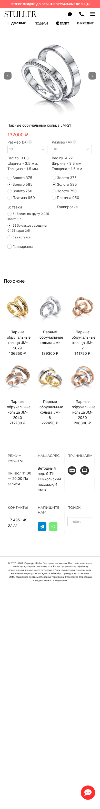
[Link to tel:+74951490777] (81, 14)
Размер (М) (62, 142)
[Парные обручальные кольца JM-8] (50, 365)
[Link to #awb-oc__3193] (88, 792)
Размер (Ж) (17, 142)
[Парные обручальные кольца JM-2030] (82, 365)
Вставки (14, 207)
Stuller (38, 563)
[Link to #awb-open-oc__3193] (69, 14)
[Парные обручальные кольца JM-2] (82, 295)
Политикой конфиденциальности (73, 570)
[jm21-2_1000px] (50, 76)
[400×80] (21, 12)
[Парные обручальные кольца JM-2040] (17, 365)
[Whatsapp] (53, 526)
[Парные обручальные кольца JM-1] (50, 295)
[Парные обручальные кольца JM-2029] (17, 295)
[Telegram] (42, 526)
